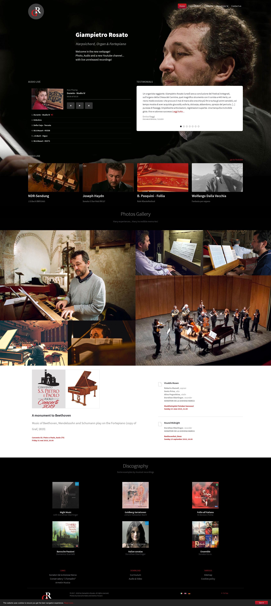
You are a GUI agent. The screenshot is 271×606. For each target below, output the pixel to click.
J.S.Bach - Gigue (41, 136)
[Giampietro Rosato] (36, 11)
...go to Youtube (236, 159)
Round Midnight (172, 422)
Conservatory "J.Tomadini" (63, 578)
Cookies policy (208, 578)
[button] (181, 126)
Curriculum (135, 574)
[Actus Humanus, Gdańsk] (102, 343)
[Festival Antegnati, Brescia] (169, 252)
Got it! (261, 602)
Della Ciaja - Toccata (42, 125)
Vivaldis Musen (171, 383)
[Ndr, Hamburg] (34, 343)
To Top (225, 593)
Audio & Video (135, 578)
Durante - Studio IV (42, 114)
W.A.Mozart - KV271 (42, 141)
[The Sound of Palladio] (237, 252)
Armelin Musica (62, 582)
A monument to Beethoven (51, 415)
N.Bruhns (38, 120)
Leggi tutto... (178, 111)
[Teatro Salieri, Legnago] (203, 320)
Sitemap (208, 574)
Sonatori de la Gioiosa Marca (63, 574)
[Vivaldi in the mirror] (68, 275)
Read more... (69, 602)
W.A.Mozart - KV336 (42, 130)
